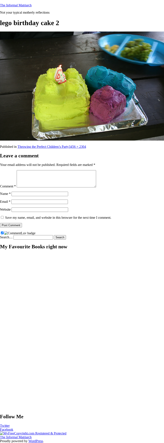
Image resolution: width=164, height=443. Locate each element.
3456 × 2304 (77, 146)
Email (5, 201)
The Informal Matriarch (16, 5)
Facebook (6, 429)
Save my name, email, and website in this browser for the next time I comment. (58, 217)
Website (5, 209)
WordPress (35, 441)
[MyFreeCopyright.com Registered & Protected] (33, 433)
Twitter (5, 425)
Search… (6, 237)
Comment (8, 186)
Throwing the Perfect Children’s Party (43, 146)
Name (5, 194)
